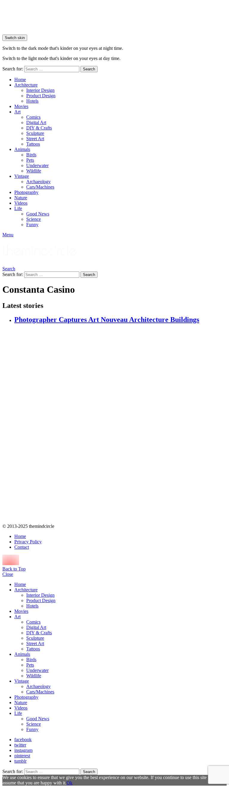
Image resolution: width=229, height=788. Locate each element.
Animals (22, 149)
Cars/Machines (40, 186)
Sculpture (35, 133)
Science (33, 219)
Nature (20, 197)
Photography (26, 192)
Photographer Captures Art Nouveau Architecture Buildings (106, 319)
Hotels (32, 101)
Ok (69, 782)
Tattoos (33, 144)
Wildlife (33, 170)
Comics (33, 117)
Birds (31, 154)
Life (18, 208)
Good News (37, 213)
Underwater (37, 165)
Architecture (26, 84)
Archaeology (38, 181)
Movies (21, 106)
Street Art (35, 138)
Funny (32, 224)
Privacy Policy (28, 541)
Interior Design (40, 90)
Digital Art (36, 122)
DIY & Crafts (39, 127)
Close (7, 574)
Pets (30, 160)
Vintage (21, 176)
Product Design (40, 95)
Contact (21, 547)
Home (20, 79)
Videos (20, 203)
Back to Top (14, 568)
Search (89, 69)
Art (17, 111)
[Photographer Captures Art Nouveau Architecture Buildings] (120, 424)
